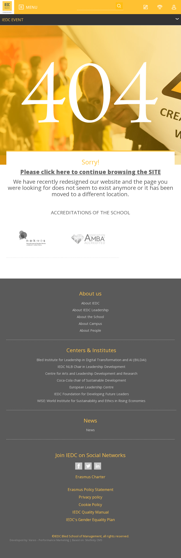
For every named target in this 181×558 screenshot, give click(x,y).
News (90, 430)
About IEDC (90, 303)
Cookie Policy (90, 504)
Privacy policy (90, 497)
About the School (90, 317)
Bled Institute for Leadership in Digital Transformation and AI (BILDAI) (91, 360)
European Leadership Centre (91, 387)
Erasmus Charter (90, 476)
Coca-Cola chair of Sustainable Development (91, 380)
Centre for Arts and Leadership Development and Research (91, 373)
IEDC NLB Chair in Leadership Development (91, 366)
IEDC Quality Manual (90, 512)
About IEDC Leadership (90, 310)
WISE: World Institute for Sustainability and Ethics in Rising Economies (91, 401)
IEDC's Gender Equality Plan (90, 519)
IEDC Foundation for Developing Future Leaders (91, 394)
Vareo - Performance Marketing (49, 540)
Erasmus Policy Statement (90, 489)
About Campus (90, 323)
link (90, 17)
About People (90, 330)
